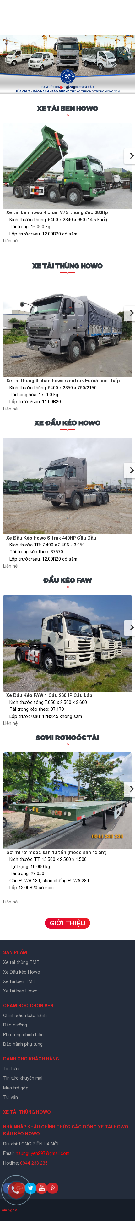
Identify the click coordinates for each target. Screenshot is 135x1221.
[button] (61, 87)
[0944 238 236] (19, 1193)
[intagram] (41, 1192)
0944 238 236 (34, 1163)
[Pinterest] (52, 1192)
